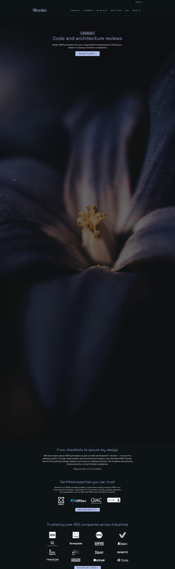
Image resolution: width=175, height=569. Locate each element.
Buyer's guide (116, 10)
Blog (127, 10)
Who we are (101, 10)
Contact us (136, 10)
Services (74, 10)
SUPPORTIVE (87, 33)
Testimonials (88, 10)
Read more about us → (87, 510)
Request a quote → (87, 53)
